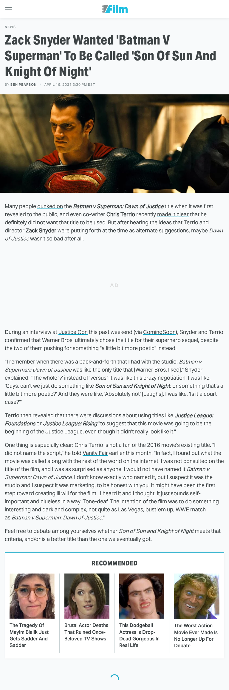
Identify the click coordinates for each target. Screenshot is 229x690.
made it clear (173, 214)
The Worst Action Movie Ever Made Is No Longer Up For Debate (196, 635)
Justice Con (73, 332)
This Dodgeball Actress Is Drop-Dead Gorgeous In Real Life (139, 635)
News (10, 27)
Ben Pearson (23, 84)
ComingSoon (159, 332)
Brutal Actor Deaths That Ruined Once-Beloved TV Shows (86, 632)
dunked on (50, 206)
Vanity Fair (95, 453)
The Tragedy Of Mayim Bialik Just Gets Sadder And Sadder (29, 635)
